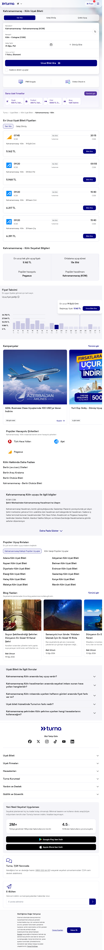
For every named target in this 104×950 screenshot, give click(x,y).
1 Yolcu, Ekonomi (13, 54)
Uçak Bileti (14, 112)
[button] (13, 326)
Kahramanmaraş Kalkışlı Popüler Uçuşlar (22, 551)
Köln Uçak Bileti (27, 112)
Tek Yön (8, 126)
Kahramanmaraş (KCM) (75, 275)
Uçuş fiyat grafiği (9, 297)
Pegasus (27, 275)
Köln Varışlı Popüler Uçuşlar (56, 551)
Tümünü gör (90, 93)
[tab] (19, 17)
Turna (5, 112)
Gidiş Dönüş (21, 126)
